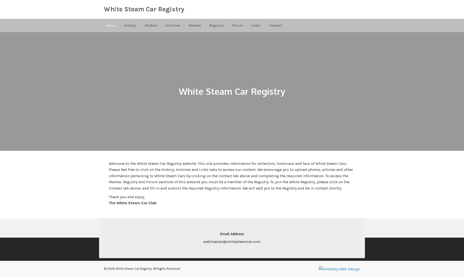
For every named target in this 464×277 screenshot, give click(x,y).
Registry (216, 25)
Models (151, 25)
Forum (237, 25)
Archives (173, 25)
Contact (275, 25)
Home (111, 25)
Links (256, 25)
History (130, 25)
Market (195, 25)
